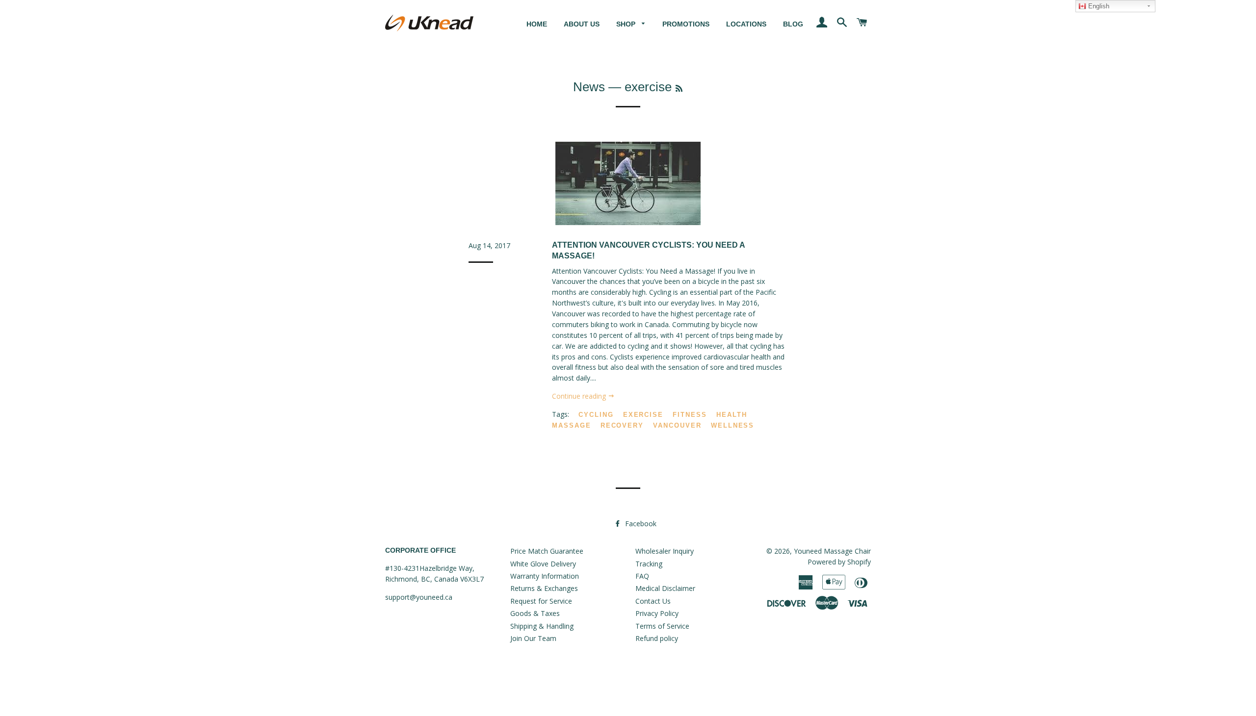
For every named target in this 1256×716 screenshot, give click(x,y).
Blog (793, 24)
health (731, 414)
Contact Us (653, 601)
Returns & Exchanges (544, 588)
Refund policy (656, 638)
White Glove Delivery (543, 563)
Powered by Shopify (839, 561)
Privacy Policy (657, 613)
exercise (643, 414)
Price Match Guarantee (546, 551)
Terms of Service (662, 626)
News (589, 86)
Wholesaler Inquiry (664, 551)
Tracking (648, 563)
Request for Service (541, 601)
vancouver (677, 425)
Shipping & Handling (542, 626)
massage (571, 425)
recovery (622, 425)
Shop (626, 24)
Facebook (639, 523)
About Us (582, 24)
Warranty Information (544, 576)
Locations (746, 24)
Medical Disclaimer (665, 588)
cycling (596, 414)
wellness (733, 425)
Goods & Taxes (535, 613)
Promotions (685, 24)
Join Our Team (533, 638)
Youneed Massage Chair (832, 551)
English (1097, 6)
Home (536, 24)
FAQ (642, 576)
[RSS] (679, 88)
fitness (690, 414)
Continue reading (580, 396)
